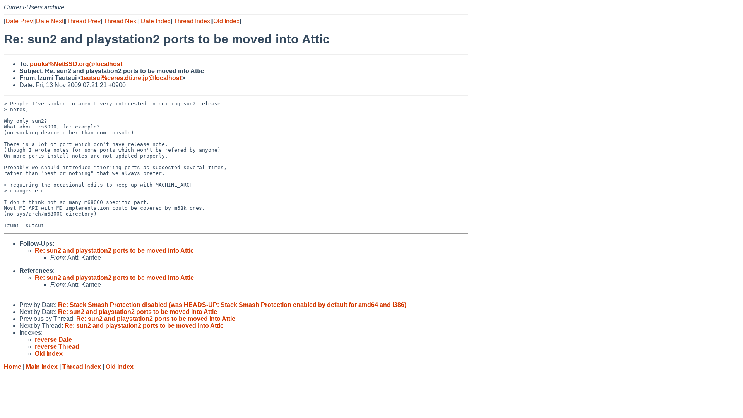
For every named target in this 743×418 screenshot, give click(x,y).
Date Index (156, 21)
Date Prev (19, 21)
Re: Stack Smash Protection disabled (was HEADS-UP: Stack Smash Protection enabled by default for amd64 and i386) (232, 305)
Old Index (226, 21)
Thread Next (121, 21)
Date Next (49, 21)
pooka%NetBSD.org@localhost (76, 64)
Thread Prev (84, 21)
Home (12, 366)
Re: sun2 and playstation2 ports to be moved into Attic (114, 250)
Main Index (42, 366)
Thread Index (192, 21)
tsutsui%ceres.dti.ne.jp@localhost (131, 78)
